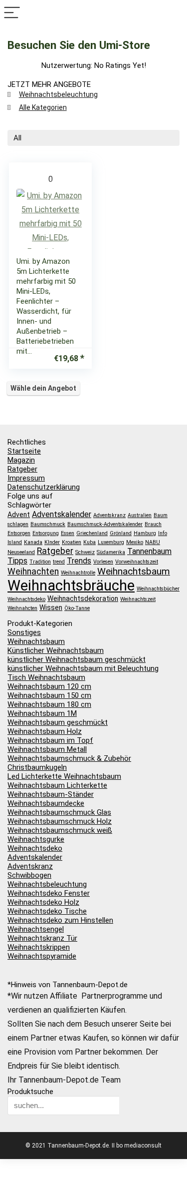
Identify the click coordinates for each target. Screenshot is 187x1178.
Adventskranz (109, 515)
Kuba (89, 542)
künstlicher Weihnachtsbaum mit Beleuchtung (83, 668)
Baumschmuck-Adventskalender (105, 524)
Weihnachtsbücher (158, 589)
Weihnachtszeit (138, 599)
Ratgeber (22, 469)
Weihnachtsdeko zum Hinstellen (60, 920)
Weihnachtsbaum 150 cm (49, 695)
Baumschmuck (47, 524)
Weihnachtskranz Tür (42, 938)
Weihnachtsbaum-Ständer (50, 794)
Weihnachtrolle (78, 573)
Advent (18, 515)
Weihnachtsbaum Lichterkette (57, 785)
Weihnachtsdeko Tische (47, 911)
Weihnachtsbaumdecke (45, 803)
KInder (52, 542)
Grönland (121, 533)
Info (162, 533)
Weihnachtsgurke (35, 839)
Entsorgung (45, 533)
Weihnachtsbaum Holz (44, 731)
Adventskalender (61, 514)
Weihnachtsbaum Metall (47, 749)
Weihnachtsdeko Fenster (48, 893)
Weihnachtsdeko (26, 599)
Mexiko (134, 542)
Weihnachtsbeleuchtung (58, 94)
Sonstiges (24, 632)
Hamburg (145, 533)
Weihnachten (33, 572)
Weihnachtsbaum (133, 571)
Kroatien (71, 542)
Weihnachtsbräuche (71, 585)
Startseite (24, 451)
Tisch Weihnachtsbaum (46, 677)
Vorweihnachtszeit (136, 562)
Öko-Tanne (77, 608)
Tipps (17, 561)
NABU (152, 542)
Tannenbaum (149, 551)
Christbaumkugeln (37, 767)
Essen (67, 533)
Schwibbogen (29, 875)
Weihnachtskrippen (38, 947)
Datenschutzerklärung (43, 487)
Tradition (40, 562)
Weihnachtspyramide (41, 956)
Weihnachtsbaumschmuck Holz (59, 821)
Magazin (21, 460)
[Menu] (12, 13)
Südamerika (111, 552)
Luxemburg (111, 542)
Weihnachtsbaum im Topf (50, 740)
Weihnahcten (22, 608)
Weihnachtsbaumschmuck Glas (59, 812)
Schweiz (85, 552)
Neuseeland (21, 552)
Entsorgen (18, 533)
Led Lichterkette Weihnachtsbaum (64, 776)
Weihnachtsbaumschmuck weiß (59, 830)
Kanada (33, 542)
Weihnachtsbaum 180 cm (49, 704)
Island (14, 542)
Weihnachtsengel (35, 929)
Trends (79, 561)
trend (59, 562)
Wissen (50, 607)
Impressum (26, 478)
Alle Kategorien (43, 107)
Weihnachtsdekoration (82, 598)
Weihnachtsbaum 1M (42, 713)
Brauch (153, 524)
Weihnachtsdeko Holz (43, 902)
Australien (140, 515)
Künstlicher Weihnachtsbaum (55, 650)
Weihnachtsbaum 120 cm (49, 686)
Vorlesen (103, 562)
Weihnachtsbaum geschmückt (57, 722)
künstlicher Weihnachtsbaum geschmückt (76, 659)
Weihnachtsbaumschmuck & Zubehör (69, 758)
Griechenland (92, 533)
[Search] (175, 13)
